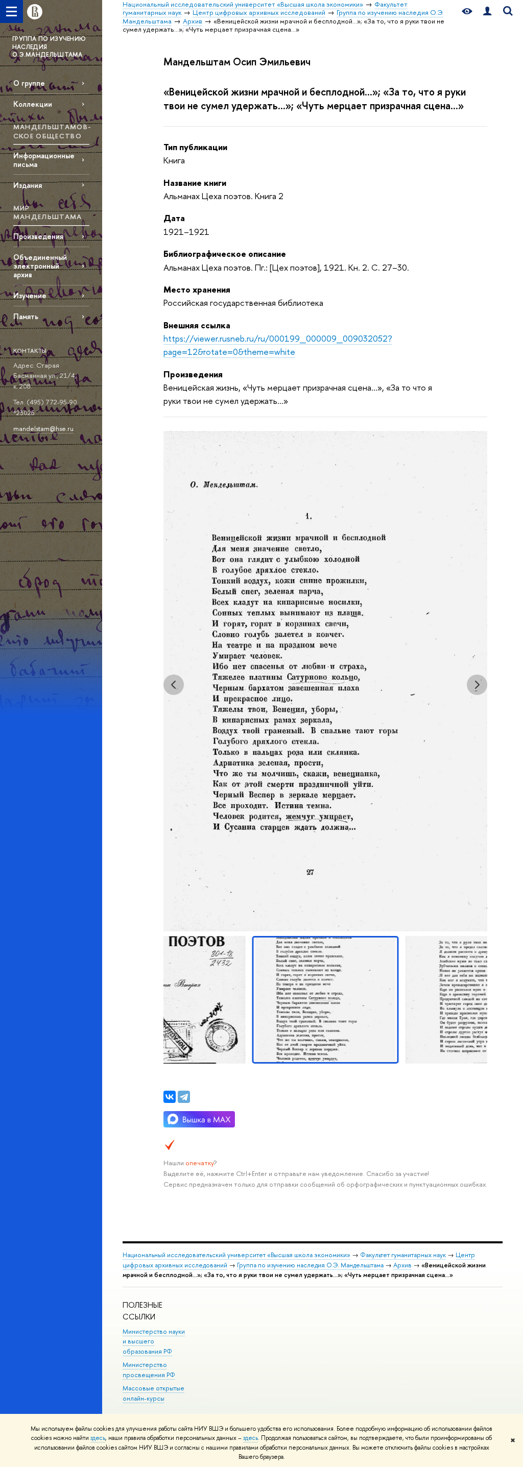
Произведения (38, 236)
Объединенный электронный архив (40, 265)
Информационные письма (44, 160)
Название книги (194, 182)
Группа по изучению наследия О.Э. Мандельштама (310, 1265)
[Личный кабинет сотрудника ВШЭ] (487, 11)
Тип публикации (195, 147)
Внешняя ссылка (196, 325)
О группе (29, 83)
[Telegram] (184, 1097)
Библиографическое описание (224, 253)
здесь (97, 1438)
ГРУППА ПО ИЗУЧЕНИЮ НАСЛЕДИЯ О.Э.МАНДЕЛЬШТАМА (49, 47)
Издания (27, 185)
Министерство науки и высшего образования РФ (154, 1341)
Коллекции (32, 104)
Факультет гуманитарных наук (403, 1254)
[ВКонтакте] (169, 1097)
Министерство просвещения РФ (149, 1369)
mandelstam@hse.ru (43, 428)
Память (25, 316)
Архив (402, 1265)
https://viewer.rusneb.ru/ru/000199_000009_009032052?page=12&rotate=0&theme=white (277, 344)
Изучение (29, 295)
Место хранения (196, 289)
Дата (174, 218)
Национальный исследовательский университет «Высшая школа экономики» (236, 1254)
